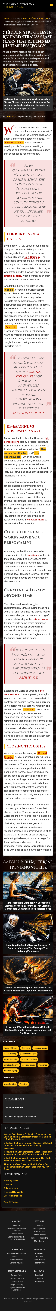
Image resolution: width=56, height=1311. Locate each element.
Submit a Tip (17, 1257)
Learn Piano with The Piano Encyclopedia (16, 1238)
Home (6, 18)
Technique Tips (39, 1228)
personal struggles (28, 374)
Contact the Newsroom (16, 1253)
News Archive (39, 1260)
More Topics (39, 1241)
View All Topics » (12, 1202)
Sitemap (39, 1257)
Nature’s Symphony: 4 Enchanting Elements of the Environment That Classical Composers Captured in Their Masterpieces (27, 1137)
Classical (43, 18)
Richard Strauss (14, 142)
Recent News (39, 1263)
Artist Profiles (29, 18)
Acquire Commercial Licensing (16, 1289)
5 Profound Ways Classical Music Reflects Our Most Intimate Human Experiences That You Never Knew (27, 1167)
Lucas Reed (11, 116)
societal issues (39, 619)
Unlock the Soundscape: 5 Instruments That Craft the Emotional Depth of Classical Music (27, 1159)
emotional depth (28, 413)
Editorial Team (17, 1234)
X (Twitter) (39, 1281)
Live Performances (13, 1196)
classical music (35, 519)
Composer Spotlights (39, 1238)
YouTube (39, 1278)
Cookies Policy (17, 1281)
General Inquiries (17, 1263)
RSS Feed (39, 1253)
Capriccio (11, 327)
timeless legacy (10, 1071)
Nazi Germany (32, 256)
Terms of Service (17, 1278)
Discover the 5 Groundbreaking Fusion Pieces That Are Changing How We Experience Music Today (28, 1153)
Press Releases (16, 1260)
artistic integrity (13, 275)
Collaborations (11, 1188)
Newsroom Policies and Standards (16, 1229)
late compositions (29, 1059)
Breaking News (11, 1180)
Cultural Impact (39, 1235)
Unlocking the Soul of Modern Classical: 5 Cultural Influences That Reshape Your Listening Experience (28, 1145)
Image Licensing (16, 1285)
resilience (33, 555)
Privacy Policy (16, 1275)
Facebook (39, 1275)
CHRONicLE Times (14, 7)
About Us (17, 1225)
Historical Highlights (13, 1192)
